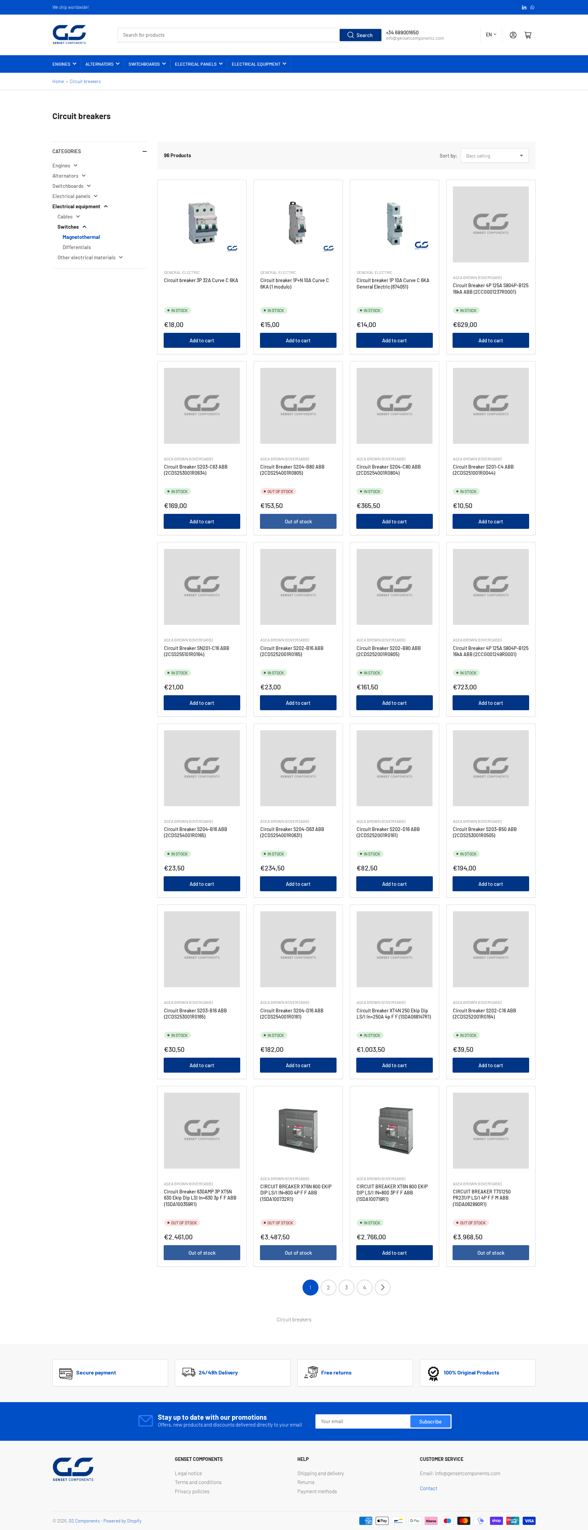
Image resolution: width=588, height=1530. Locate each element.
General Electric (182, 272)
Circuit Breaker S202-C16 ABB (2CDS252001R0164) (484, 1014)
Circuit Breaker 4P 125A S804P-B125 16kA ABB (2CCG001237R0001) (490, 288)
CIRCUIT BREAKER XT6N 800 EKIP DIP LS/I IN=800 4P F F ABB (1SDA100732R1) (295, 1193)
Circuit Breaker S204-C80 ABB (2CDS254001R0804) (389, 470)
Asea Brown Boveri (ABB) (477, 277)
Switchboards (144, 64)
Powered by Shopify (122, 1521)
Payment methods (317, 1491)
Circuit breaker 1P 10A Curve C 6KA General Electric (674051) (393, 283)
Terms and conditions (198, 1482)
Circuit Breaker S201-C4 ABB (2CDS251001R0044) (483, 470)
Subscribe (430, 1421)
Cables (65, 216)
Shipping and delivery (320, 1473)
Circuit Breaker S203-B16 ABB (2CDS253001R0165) (195, 1014)
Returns (305, 1482)
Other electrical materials (86, 257)
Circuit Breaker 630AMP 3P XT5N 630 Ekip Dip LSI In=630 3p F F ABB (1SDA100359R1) (200, 1198)
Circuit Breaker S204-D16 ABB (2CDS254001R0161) (292, 1014)
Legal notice (188, 1473)
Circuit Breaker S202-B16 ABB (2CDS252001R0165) (292, 651)
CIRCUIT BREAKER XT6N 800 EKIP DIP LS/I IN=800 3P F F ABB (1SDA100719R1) (392, 1193)
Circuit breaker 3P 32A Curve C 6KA (201, 280)
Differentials (77, 247)
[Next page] (382, 1287)
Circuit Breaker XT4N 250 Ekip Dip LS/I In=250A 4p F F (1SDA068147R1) (394, 1014)
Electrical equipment (256, 64)
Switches (68, 227)
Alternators (99, 64)
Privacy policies (192, 1491)
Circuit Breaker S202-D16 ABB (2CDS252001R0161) (388, 832)
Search (365, 35)
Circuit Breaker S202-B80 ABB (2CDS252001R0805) (389, 651)
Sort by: (448, 155)
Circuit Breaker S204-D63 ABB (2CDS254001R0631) (292, 832)
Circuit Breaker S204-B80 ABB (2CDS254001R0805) (292, 470)
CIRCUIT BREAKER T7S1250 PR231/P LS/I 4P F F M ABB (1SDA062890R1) (482, 1198)
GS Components (84, 1521)
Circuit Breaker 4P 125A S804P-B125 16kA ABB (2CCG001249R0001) (490, 651)
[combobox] (250, 35)
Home (58, 81)
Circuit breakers (85, 81)
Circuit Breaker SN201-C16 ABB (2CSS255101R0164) (196, 651)
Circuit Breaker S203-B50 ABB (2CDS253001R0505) (485, 832)
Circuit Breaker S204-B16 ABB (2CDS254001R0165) (195, 832)
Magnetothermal (81, 237)
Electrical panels (196, 64)
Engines (61, 64)
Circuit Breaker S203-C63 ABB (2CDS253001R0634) (196, 470)
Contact (428, 1488)
